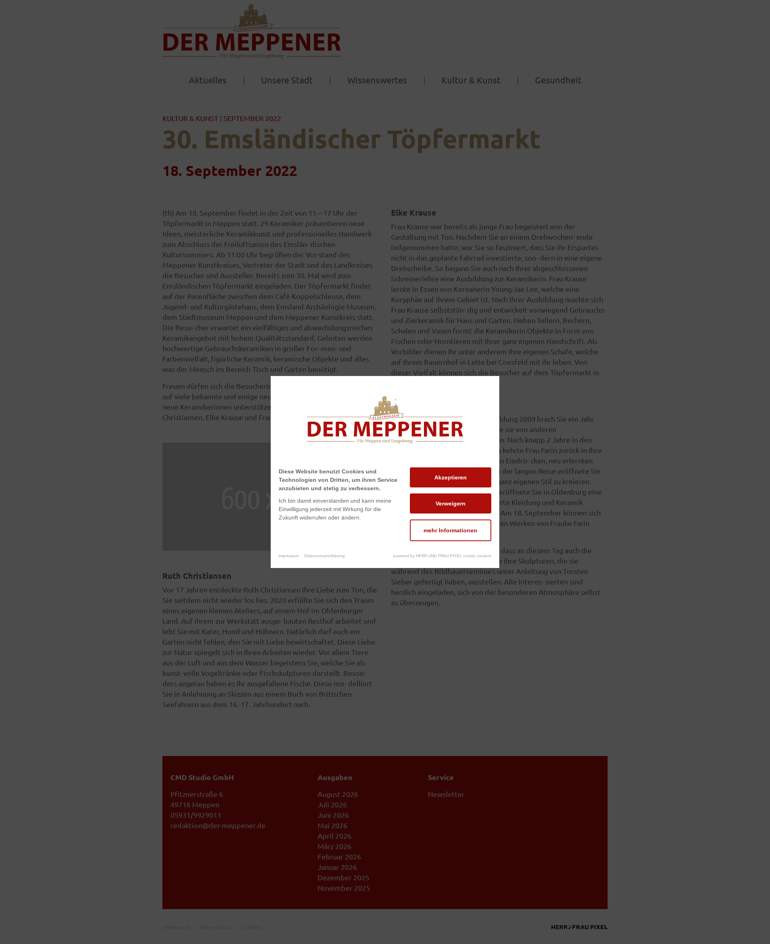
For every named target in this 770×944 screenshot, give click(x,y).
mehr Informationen (450, 530)
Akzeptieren (450, 477)
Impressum (289, 556)
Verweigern (451, 503)
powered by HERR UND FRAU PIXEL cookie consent (442, 556)
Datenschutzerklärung (324, 556)
